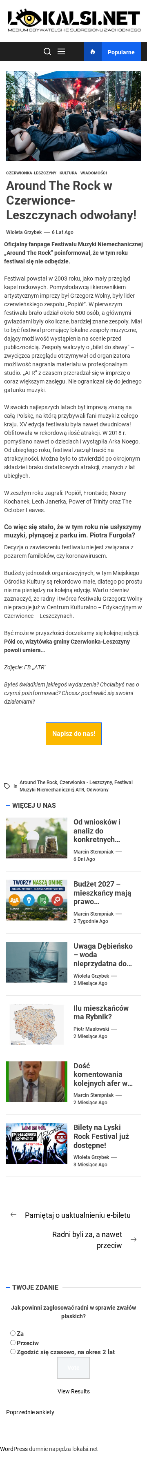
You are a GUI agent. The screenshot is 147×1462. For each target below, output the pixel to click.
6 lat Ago (63, 232)
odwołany (98, 790)
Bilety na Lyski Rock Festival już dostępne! (101, 1136)
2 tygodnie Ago (91, 921)
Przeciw (28, 1343)
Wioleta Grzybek (24, 232)
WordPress (14, 1449)
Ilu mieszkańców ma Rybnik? (101, 1012)
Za (20, 1333)
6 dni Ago (84, 859)
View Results (74, 1391)
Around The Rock (38, 782)
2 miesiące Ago (90, 983)
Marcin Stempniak (94, 852)
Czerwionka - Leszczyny (86, 782)
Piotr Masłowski (91, 1029)
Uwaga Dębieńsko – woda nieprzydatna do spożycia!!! (103, 959)
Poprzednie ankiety (30, 1412)
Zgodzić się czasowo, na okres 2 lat (66, 1352)
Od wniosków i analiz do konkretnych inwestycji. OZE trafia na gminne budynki (101, 844)
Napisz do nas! (73, 734)
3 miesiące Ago (90, 1165)
